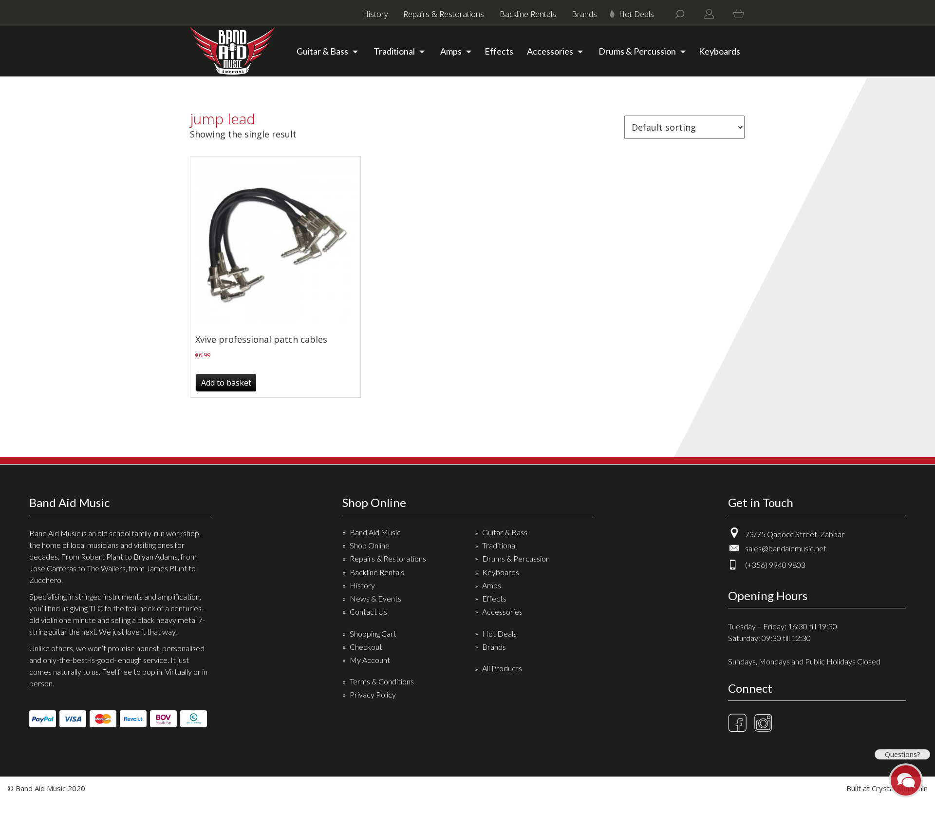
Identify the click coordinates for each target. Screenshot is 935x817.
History (375, 14)
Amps (451, 51)
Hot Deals (636, 14)
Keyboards (719, 51)
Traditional (394, 51)
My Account (370, 659)
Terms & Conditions (382, 681)
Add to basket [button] (226, 382)
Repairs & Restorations (443, 14)
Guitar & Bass (322, 51)
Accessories (550, 51)
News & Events (375, 598)
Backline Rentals (528, 14)
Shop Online (370, 545)
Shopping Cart (373, 633)
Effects (499, 51)
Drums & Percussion (637, 51)
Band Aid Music (375, 532)
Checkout (366, 646)
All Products (502, 668)
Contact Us (368, 611)
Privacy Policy (373, 694)
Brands (584, 14)
